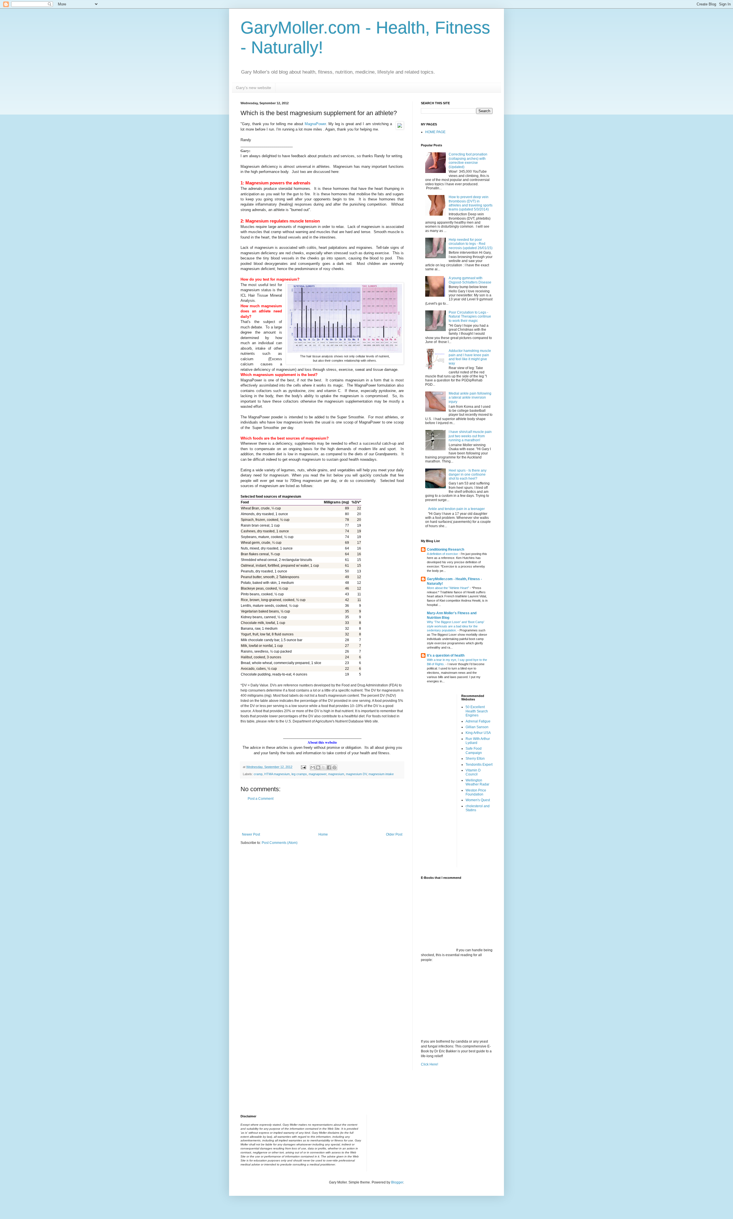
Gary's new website (253, 87)
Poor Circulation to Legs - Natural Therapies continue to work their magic (470, 316)
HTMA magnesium (277, 774)
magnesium (336, 774)
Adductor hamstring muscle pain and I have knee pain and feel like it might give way (470, 357)
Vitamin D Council (473, 772)
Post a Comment (260, 799)
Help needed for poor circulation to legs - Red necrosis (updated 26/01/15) (470, 244)
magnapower (317, 774)
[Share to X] (323, 767)
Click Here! (429, 1064)
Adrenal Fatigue (478, 721)
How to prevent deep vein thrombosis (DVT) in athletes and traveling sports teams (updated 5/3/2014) (470, 203)
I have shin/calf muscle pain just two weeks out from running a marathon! (470, 436)
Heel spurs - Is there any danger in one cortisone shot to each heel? (467, 474)
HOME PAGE (435, 132)
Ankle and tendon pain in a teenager (456, 509)
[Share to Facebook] (329, 767)
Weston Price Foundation (476, 792)
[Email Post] (303, 767)
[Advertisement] (322, 816)
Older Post (394, 834)
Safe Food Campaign (474, 751)
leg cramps (299, 774)
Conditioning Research (445, 550)
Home (323, 834)
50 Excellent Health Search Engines (477, 711)
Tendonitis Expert (479, 765)
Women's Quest (478, 800)
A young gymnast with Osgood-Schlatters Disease (470, 280)
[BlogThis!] (318, 767)
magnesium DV (356, 774)
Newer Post (251, 834)
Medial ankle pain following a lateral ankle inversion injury (470, 397)
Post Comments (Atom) (279, 843)
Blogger (397, 1182)
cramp (258, 774)
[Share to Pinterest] (334, 767)
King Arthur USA (478, 733)
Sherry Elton (475, 759)
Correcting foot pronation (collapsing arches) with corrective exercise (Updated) (468, 160)
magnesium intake (381, 774)
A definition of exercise (443, 554)
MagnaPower (315, 124)
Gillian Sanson (477, 727)
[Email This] (313, 767)
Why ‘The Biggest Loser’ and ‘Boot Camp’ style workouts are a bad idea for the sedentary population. (455, 626)
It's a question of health (445, 655)
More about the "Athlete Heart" (448, 588)
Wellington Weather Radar (477, 782)
